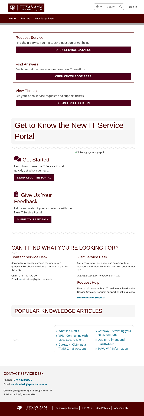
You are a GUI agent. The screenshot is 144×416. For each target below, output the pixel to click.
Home (12, 18)
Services (25, 18)
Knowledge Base (44, 18)
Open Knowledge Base (73, 76)
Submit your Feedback (32, 219)
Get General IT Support (91, 297)
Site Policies (103, 408)
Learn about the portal (34, 177)
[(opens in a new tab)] (26, 8)
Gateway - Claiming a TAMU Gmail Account (72, 347)
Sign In (133, 6)
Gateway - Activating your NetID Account (114, 333)
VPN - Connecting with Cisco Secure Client (73, 338)
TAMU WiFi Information (113, 349)
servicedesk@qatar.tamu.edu (29, 384)
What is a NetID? (69, 331)
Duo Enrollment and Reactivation (111, 342)
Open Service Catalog (73, 49)
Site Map (87, 408)
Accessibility (121, 408)
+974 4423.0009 (22, 379)
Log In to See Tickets (73, 103)
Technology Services (66, 408)
